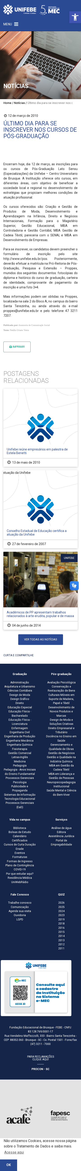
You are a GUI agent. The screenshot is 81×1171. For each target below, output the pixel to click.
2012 (61, 944)
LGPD (19, 919)
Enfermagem (19, 728)
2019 (61, 919)
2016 (61, 927)
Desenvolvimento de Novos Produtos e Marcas (61, 711)
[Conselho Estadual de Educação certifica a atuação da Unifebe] (40, 509)
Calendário (20, 836)
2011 (61, 948)
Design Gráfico (19, 699)
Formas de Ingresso (20, 861)
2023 (61, 915)
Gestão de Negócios (61, 753)
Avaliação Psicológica (61, 682)
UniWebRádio (19, 882)
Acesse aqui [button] (14, 1152)
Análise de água (61, 828)
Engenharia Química (19, 744)
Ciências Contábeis (19, 690)
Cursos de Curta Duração (20, 844)
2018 (61, 923)
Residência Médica (20, 877)
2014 (61, 936)
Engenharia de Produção (19, 736)
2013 (61, 940)
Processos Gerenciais (20, 778)
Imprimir (18, 346)
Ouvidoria (20, 915)
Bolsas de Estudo (20, 832)
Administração (19, 682)
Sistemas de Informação (20, 794)
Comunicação (20, 907)
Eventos (20, 853)
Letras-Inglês (20, 757)
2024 (61, 911)
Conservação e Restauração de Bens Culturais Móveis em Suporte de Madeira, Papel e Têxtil (61, 695)
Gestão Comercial (19, 753)
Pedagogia (20, 765)
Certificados (19, 840)
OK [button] (8, 1165)
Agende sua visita (20, 911)
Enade (20, 848)
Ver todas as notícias (40, 639)
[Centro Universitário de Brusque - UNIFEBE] (31, 9)
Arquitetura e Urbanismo (19, 686)
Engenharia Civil (20, 732)
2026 (61, 902)
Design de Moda (19, 695)
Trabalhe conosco (20, 902)
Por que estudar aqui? (19, 873)
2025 (61, 907)
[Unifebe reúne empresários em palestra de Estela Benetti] (40, 428)
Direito (20, 703)
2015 (61, 932)
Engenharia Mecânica (20, 740)
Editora (61, 832)
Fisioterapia (19, 749)
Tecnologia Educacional (19, 798)
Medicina (20, 761)
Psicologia (20, 782)
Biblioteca (19, 828)
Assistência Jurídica (61, 836)
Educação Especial (20, 707)
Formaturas (19, 857)
